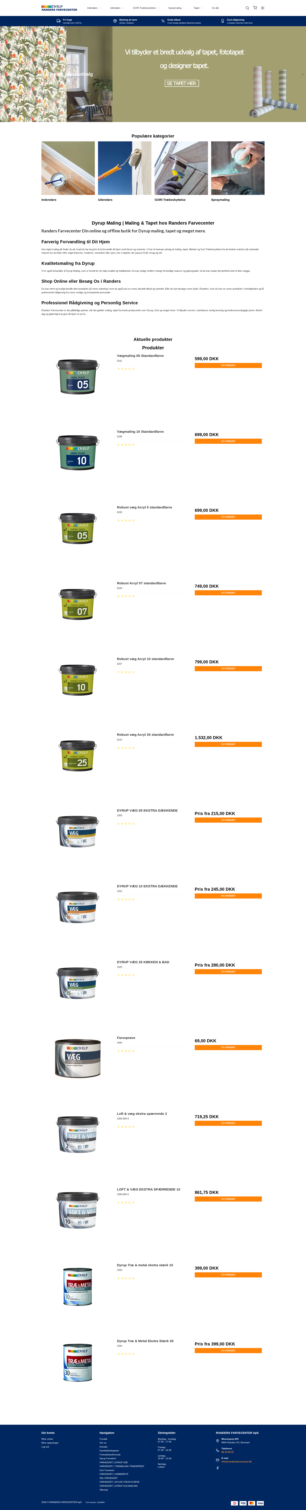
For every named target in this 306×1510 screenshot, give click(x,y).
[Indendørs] (68, 168)
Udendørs (115, 8)
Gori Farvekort (107, 1470)
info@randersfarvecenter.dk (237, 1461)
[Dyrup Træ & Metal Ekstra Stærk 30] (78, 1375)
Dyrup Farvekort (108, 1458)
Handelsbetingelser (109, 1450)
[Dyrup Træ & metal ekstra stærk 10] (78, 1299)
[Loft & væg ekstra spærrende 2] (78, 1147)
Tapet (196, 8)
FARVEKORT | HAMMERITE (114, 1474)
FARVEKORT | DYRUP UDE (114, 1462)
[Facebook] (217, 1469)
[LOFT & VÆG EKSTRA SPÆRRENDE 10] (78, 1223)
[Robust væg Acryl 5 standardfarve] (78, 541)
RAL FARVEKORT (109, 1478)
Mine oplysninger (50, 1442)
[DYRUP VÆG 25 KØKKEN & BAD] (78, 996)
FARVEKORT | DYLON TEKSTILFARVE (119, 1482)
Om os (103, 1442)
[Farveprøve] (78, 1071)
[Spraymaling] (238, 168)
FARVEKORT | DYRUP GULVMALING (119, 1486)
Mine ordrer (47, 1439)
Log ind (45, 1446)
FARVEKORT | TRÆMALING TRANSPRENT (122, 1466)
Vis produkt (228, 365)
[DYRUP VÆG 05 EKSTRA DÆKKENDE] (78, 844)
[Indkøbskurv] (255, 8)
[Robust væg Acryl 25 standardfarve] (78, 768)
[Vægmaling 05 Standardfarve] (78, 389)
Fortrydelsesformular (110, 1454)
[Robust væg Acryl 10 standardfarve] (78, 693)
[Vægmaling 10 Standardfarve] (78, 465)
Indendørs (92, 8)
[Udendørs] (124, 168)
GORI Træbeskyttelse (144, 8)
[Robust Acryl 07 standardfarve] (78, 617)
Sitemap (104, 1489)
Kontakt (103, 1446)
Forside (103, 1439)
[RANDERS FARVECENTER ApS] (59, 8)
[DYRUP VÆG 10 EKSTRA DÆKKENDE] (78, 920)
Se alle (215, 8)
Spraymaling (174, 8)
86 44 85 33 (228, 1452)
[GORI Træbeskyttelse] (181, 168)
